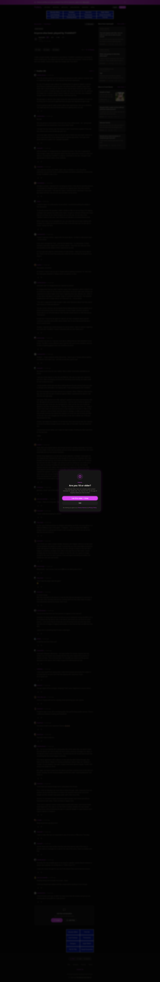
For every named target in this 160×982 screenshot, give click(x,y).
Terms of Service (82, 507)
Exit (80, 503)
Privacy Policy (93, 507)
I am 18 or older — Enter (80, 498)
